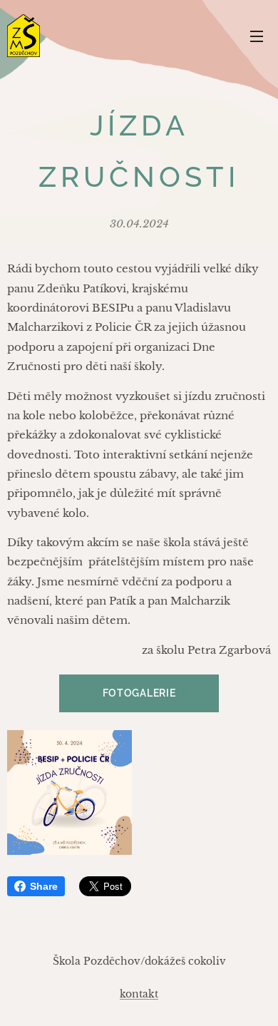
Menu (256, 35)
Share (44, 886)
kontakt (139, 993)
